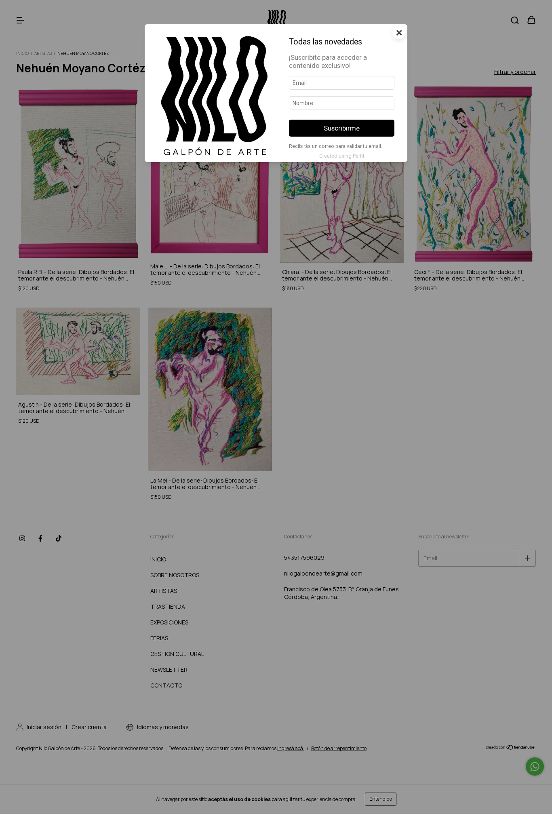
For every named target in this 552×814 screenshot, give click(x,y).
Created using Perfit (341, 156)
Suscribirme (342, 128)
